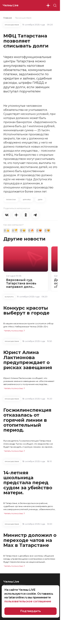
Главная (7, 18)
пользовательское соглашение (27, 601)
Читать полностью (13, 330)
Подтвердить (30, 611)
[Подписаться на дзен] (48, 5)
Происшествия (23, 18)
